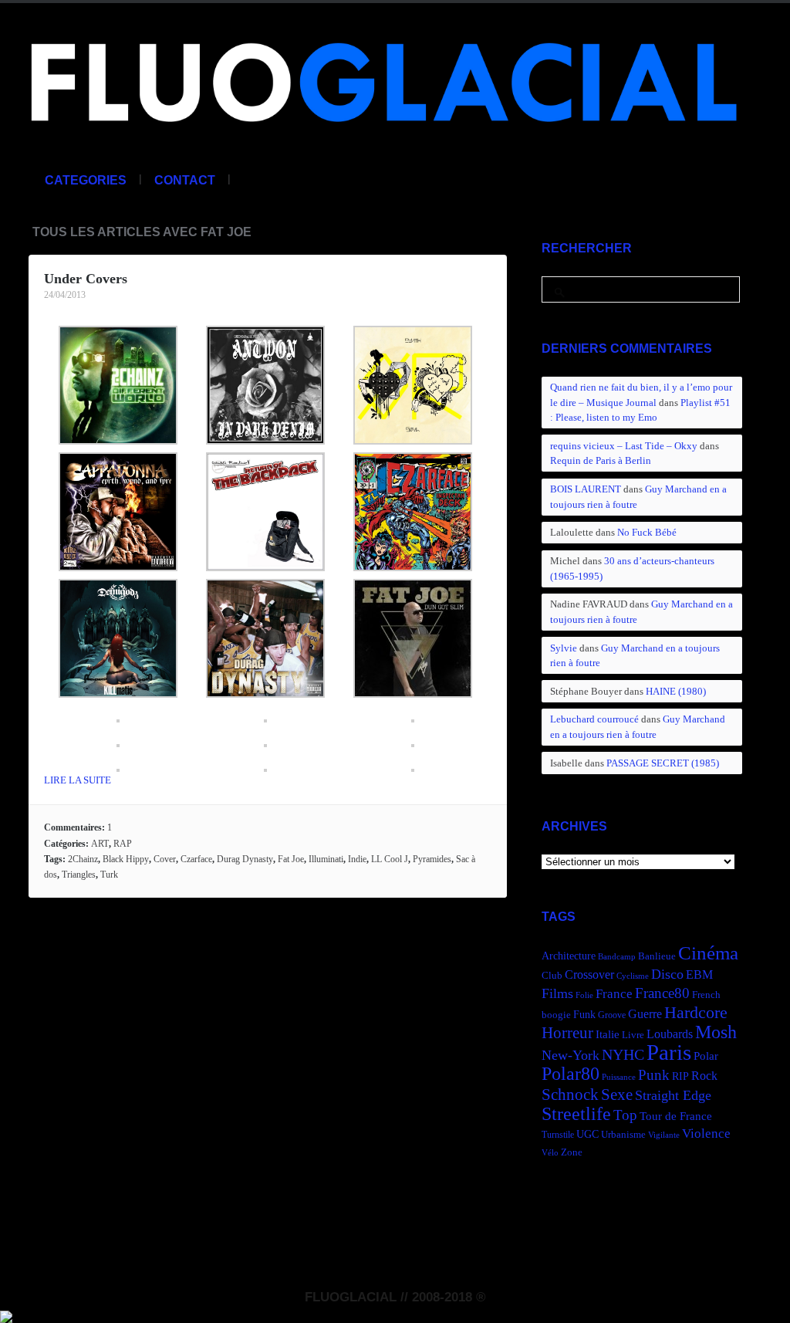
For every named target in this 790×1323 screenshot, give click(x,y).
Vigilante (664, 1135)
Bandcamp (617, 956)
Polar (706, 1055)
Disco (667, 974)
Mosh (716, 1031)
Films (557, 993)
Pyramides (432, 859)
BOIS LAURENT (585, 489)
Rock (704, 1075)
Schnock (570, 1094)
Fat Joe (291, 859)
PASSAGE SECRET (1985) (662, 763)
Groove (612, 1015)
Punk (654, 1075)
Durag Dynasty (245, 859)
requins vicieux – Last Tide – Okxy (623, 446)
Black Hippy (126, 859)
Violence (706, 1133)
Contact (184, 180)
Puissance (619, 1077)
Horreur (567, 1033)
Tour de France (676, 1115)
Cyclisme (632, 976)
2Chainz (83, 859)
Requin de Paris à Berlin (600, 460)
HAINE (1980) (676, 691)
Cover (165, 859)
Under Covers (85, 278)
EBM (699, 974)
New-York (570, 1055)
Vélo (550, 1153)
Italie (608, 1033)
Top (625, 1115)
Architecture (569, 956)
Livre (633, 1035)
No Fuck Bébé (647, 532)
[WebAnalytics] (6, 1314)
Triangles (79, 874)
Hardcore (696, 1012)
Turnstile (558, 1134)
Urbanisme (623, 1134)
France (614, 993)
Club (552, 975)
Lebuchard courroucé (594, 719)
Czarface (196, 859)
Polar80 (570, 1073)
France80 (662, 993)
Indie (357, 859)
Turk (109, 874)
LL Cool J (389, 859)
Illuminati (326, 859)
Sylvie (563, 648)
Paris (669, 1052)
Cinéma (708, 952)
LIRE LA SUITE (77, 780)
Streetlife (576, 1114)
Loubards (670, 1033)
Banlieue (657, 956)
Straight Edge (673, 1095)
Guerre (645, 1014)
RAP (122, 843)
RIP (680, 1076)
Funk (584, 1014)
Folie (584, 995)
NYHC (623, 1054)
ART (100, 843)
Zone (571, 1152)
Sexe (617, 1094)
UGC (587, 1134)
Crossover (589, 974)
